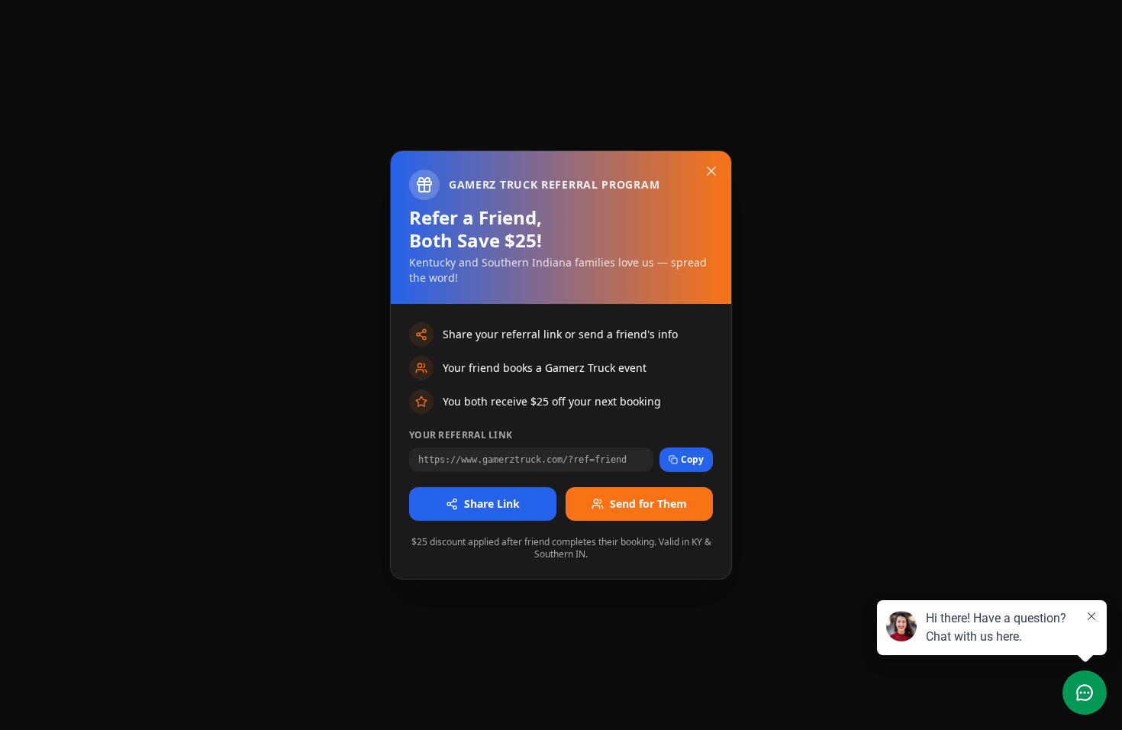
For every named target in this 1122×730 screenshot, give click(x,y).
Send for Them (648, 503)
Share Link (492, 503)
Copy (692, 459)
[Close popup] (711, 171)
